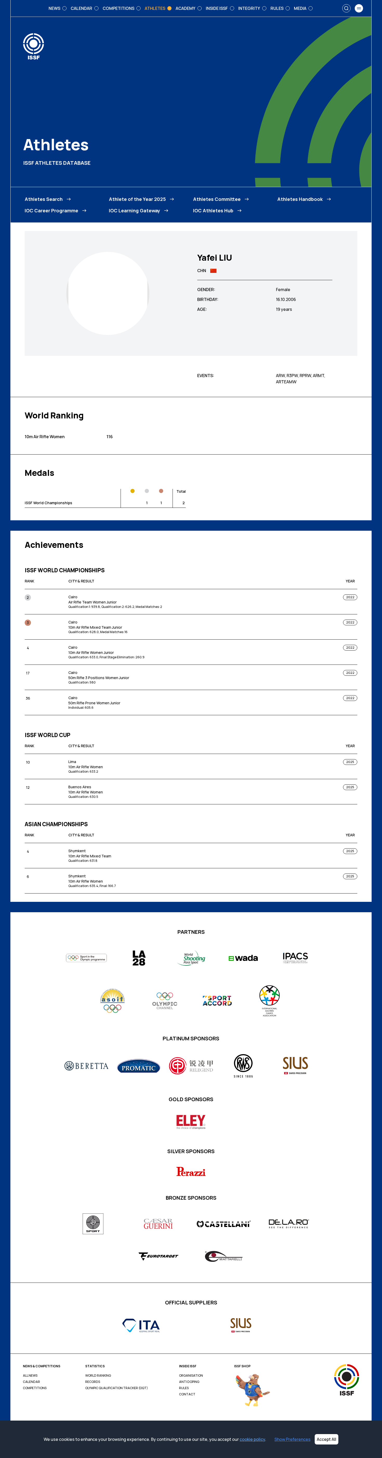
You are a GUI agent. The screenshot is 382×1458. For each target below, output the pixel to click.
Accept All (326, 1439)
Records (92, 1382)
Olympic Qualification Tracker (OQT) (116, 1388)
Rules (184, 1388)
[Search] (346, 8)
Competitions (35, 1388)
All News (30, 1376)
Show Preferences (292, 1439)
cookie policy (252, 1439)
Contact (187, 1394)
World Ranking (98, 1376)
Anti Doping (189, 1382)
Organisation (191, 1376)
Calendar (31, 1382)
